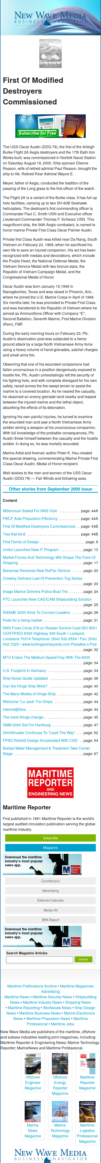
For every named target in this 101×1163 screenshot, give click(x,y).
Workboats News (57, 1007)
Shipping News (78, 1002)
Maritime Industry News (42, 1002)
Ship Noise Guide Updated (25, 678)
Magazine (50, 847)
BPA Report (50, 919)
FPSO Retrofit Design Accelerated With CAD (40, 740)
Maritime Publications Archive (32, 986)
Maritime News (16, 996)
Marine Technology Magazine (60, 1130)
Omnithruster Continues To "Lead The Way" (39, 732)
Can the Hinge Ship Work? (25, 686)
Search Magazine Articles (26, 953)
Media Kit (51, 910)
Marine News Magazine (33, 1130)
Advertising (50, 890)
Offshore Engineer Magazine (33, 1082)
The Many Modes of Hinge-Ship (29, 693)
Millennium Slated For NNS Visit (30, 510)
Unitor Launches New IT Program (30, 549)
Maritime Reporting (24, 1007)
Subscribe (50, 837)
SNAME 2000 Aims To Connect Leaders (36, 612)
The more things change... (24, 717)
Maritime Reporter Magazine (87, 1082)
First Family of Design (21, 541)
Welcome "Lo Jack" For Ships (27, 701)
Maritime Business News (40, 1013)
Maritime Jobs (62, 1024)
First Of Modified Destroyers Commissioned (39, 526)
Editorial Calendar (50, 900)
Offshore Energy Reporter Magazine (60, 1085)
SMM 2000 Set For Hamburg (26, 724)
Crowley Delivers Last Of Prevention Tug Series (42, 578)
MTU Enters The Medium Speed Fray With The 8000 (46, 657)
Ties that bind (14, 534)
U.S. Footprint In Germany (24, 670)
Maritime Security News (52, 996)
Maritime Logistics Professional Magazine (87, 1133)
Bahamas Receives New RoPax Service (36, 570)
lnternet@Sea (14, 709)
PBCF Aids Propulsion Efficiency (30, 518)
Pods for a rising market (22, 620)
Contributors (50, 881)
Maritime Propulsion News (48, 1018)
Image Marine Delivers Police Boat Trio (35, 591)
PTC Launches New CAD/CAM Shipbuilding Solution (47, 599)
